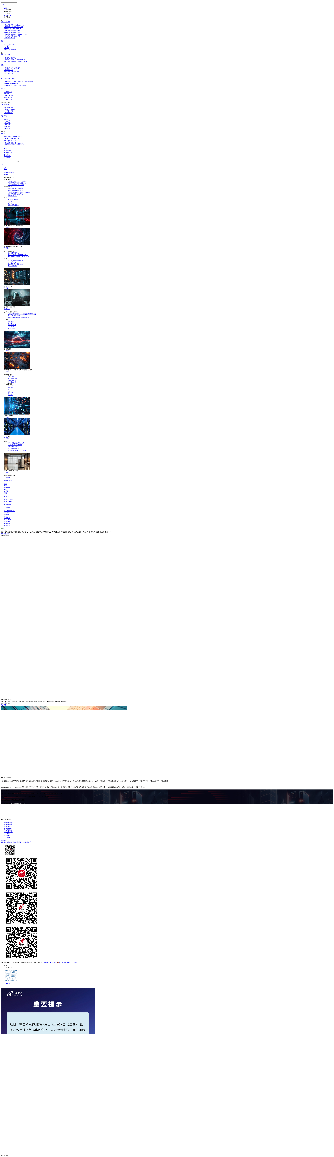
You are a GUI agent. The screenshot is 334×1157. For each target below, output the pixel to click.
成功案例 (7, 518)
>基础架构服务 (8, 95)
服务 (2, 41)
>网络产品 (7, 125)
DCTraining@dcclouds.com (17, 803)
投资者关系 (7, 156)
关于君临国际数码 (9, 511)
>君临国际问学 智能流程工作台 (13, 27)
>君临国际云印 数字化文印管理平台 (15, 85)
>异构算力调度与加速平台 (12, 36)
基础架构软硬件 (9, 172)
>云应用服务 (8, 97)
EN (3, 4)
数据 (5, 169)
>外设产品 (7, 128)
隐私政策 (9, 842)
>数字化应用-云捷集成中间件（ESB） (15, 61)
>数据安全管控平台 (10, 58)
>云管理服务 (8, 92)
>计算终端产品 (8, 111)
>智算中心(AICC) (9, 38)
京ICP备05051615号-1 (50, 962)
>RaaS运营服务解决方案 (11, 138)
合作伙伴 (7, 154)
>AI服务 (6, 46)
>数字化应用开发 (9, 73)
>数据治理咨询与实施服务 (12, 68)
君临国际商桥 (8, 832)
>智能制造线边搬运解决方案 (13, 136)
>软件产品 (7, 126)
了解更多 (7, 227)
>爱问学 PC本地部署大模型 (12, 28)
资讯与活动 (7, 519)
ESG (5, 516)
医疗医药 (7, 487)
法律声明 (15, 842)
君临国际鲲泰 (5, 104)
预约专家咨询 (5, 534)
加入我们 (7, 523)
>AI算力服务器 (8, 107)
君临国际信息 (8, 824)
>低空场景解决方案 (10, 140)
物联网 (3, 133)
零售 (5, 489)
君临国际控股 (8, 823)
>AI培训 (6, 48)
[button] (167, 695)
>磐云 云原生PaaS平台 (11, 83)
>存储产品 (7, 119)
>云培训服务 (8, 99)
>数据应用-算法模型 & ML (12, 71)
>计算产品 (7, 121)
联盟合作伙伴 (8, 501)
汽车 (5, 484)
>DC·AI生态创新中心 (10, 44)
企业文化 (7, 514)
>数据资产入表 (8, 70)
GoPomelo (7, 837)
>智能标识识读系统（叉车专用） (14, 144)
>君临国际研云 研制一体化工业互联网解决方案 (18, 82)
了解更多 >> (4, 705)
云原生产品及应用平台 (8, 78)
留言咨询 (7, 983)
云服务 (3, 88)
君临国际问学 (8, 826)
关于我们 (7, 157)
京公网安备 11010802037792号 (68, 962)
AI (5, 167)
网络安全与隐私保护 (24, 842)
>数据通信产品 (8, 113)
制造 (5, 493)
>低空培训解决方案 (10, 142)
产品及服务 (7, 150)
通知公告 (7, 525)
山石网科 (7, 833)
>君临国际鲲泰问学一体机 (12, 32)
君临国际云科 (5, 116)
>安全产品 (7, 123)
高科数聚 (7, 835)
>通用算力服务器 (9, 109)
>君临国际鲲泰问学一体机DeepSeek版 (15, 34)
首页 (5, 148)
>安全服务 (7, 93)
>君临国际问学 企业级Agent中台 (14, 25)
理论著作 (7, 512)
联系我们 (7, 521)
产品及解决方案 (5, 22)
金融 (5, 485)
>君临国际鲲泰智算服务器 (12, 30)
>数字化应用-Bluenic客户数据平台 (14, 60)
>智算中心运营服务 (10, 49)
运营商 (6, 491)
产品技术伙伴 (8, 499)
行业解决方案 (8, 152)
